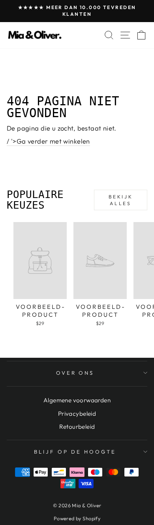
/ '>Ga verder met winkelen (48, 141)
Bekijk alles (121, 200)
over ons (75, 373)
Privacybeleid (77, 413)
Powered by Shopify (77, 518)
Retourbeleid (77, 426)
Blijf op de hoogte (75, 451)
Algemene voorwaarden (77, 400)
